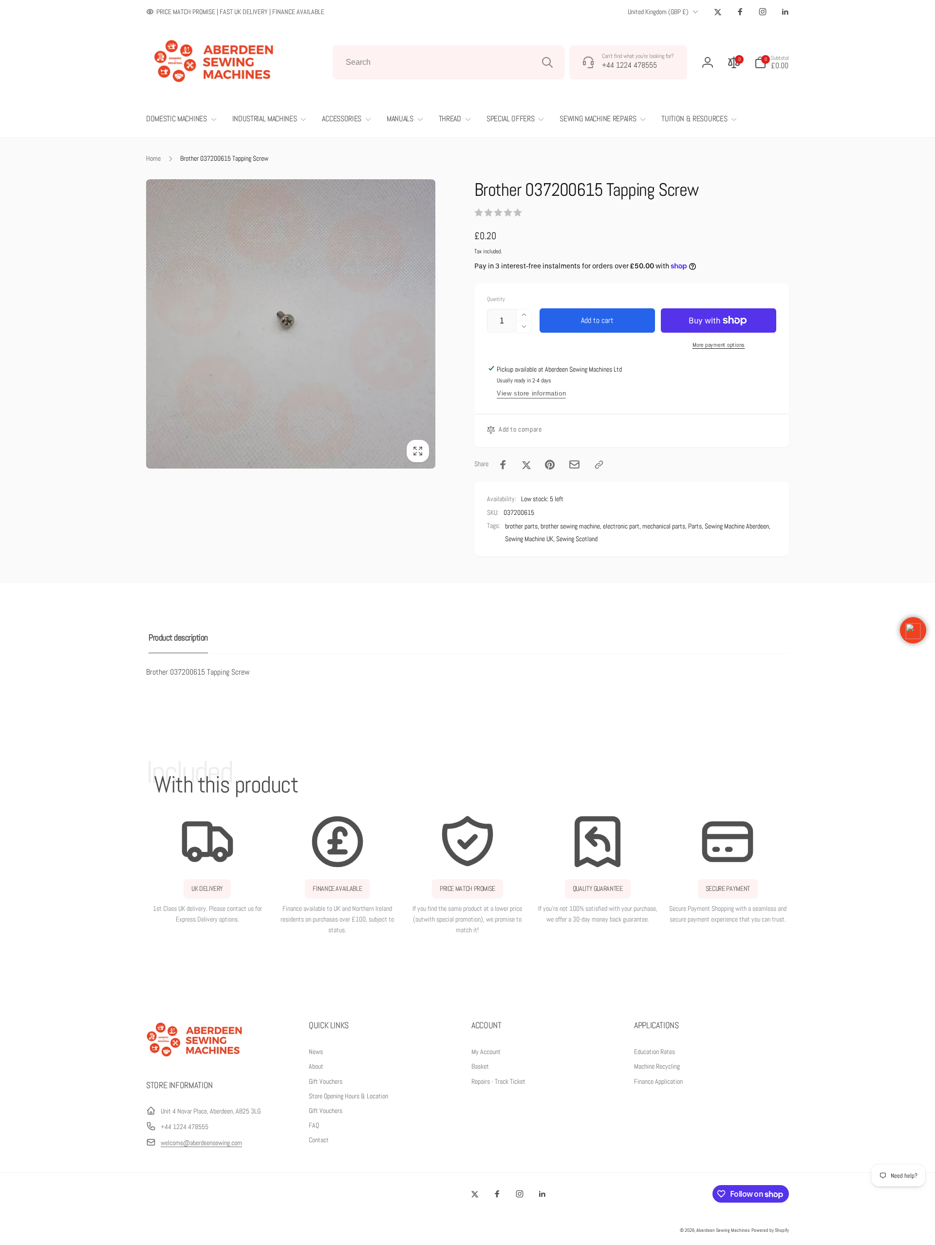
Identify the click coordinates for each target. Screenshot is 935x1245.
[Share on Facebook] (503, 465)
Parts (695, 526)
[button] (771, 62)
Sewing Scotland (577, 538)
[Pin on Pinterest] (550, 465)
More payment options (718, 345)
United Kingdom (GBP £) (658, 11)
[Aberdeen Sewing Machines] (194, 1059)
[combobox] (448, 62)
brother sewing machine (570, 526)
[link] (235, 11)
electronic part (621, 526)
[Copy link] (599, 465)
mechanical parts (663, 526)
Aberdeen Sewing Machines (723, 1230)
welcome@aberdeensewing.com (201, 1142)
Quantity (496, 299)
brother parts (521, 526)
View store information (531, 393)
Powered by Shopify (770, 1230)
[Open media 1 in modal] (290, 324)
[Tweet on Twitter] (526, 465)
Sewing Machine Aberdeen (737, 526)
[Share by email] (574, 464)
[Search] (547, 62)
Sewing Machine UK (529, 538)
